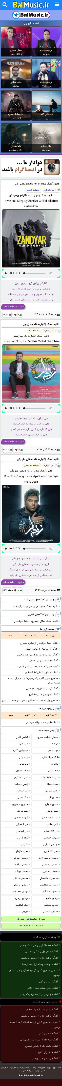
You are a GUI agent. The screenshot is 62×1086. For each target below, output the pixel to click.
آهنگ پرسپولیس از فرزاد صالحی (41, 1010)
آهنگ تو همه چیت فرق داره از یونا (40, 964)
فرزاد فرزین (23, 838)
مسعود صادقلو (51, 891)
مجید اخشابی (51, 851)
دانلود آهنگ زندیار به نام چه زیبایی (41, 324)
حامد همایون (15, 82)
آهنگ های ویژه (31, 23)
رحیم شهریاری (51, 791)
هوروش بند (22, 912)
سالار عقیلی (46, 146)
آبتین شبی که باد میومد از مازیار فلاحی (38, 666)
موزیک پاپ (49, 190)
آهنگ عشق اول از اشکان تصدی (41, 952)
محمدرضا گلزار (21, 878)
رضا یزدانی (53, 797)
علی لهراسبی (22, 831)
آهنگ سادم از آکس (48, 982)
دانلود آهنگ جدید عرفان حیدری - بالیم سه (35, 606)
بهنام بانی (23, 757)
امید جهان (23, 744)
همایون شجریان (50, 912)
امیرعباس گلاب (46, 114)
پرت (46, 118)
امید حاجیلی (52, 750)
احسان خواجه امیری (48, 737)
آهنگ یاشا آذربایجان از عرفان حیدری (39, 643)
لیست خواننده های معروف (31, 919)
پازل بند (54, 764)
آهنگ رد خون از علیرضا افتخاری (41, 672)
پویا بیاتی (23, 764)
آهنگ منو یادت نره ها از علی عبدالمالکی (37, 655)
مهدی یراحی (21, 898)
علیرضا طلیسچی (15, 114)
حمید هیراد (53, 784)
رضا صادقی (16, 146)
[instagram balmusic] (31, 176)
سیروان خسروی (20, 804)
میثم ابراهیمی (21, 905)
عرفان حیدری (46, 50)
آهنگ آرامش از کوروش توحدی (42, 689)
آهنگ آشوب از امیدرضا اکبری (43, 694)
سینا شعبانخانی (50, 818)
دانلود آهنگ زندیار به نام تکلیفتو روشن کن (37, 184)
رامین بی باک (21, 784)
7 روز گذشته (51, 636)
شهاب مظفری (21, 818)
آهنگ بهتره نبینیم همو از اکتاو (42, 988)
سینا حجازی (52, 811)
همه (11, 636)
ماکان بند (23, 844)
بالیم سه (46, 54)
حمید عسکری (21, 777)
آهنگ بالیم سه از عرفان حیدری (42, 722)
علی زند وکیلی (51, 831)
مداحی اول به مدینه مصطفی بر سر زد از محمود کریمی (30, 700)
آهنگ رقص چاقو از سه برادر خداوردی (39, 994)
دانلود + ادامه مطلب (13, 307)
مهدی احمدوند (20, 891)
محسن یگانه (21, 865)
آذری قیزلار (46, 86)
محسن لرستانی (50, 865)
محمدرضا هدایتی (49, 885)
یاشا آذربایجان (15, 54)
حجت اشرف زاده (50, 777)
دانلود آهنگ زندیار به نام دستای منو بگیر (38, 459)
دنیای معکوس (15, 150)
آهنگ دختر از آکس (48, 1052)
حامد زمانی (53, 771)
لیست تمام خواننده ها (31, 925)
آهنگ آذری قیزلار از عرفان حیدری (41, 649)
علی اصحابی (22, 824)
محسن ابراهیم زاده (49, 858)
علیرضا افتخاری (51, 838)
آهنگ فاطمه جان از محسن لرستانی (39, 958)
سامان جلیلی (52, 804)
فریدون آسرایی (51, 844)
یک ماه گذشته (31, 636)
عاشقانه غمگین (33, 190)
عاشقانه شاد (34, 331)
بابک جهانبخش (50, 757)
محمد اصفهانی (51, 871)
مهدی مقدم (52, 898)
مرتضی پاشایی (20, 885)
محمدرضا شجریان (49, 878)
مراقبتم (16, 86)
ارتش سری (16, 118)
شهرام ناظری (52, 824)
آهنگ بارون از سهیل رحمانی (43, 661)
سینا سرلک (22, 811)
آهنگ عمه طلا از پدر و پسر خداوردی (39, 945)
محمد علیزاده (21, 871)
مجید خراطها (21, 851)
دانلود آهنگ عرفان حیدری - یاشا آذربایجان (36, 621)
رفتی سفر (46, 150)
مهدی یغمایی (51, 905)
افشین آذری (22, 737)
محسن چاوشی (20, 858)
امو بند (55, 744)
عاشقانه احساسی (32, 466)
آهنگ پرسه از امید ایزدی (45, 1058)
